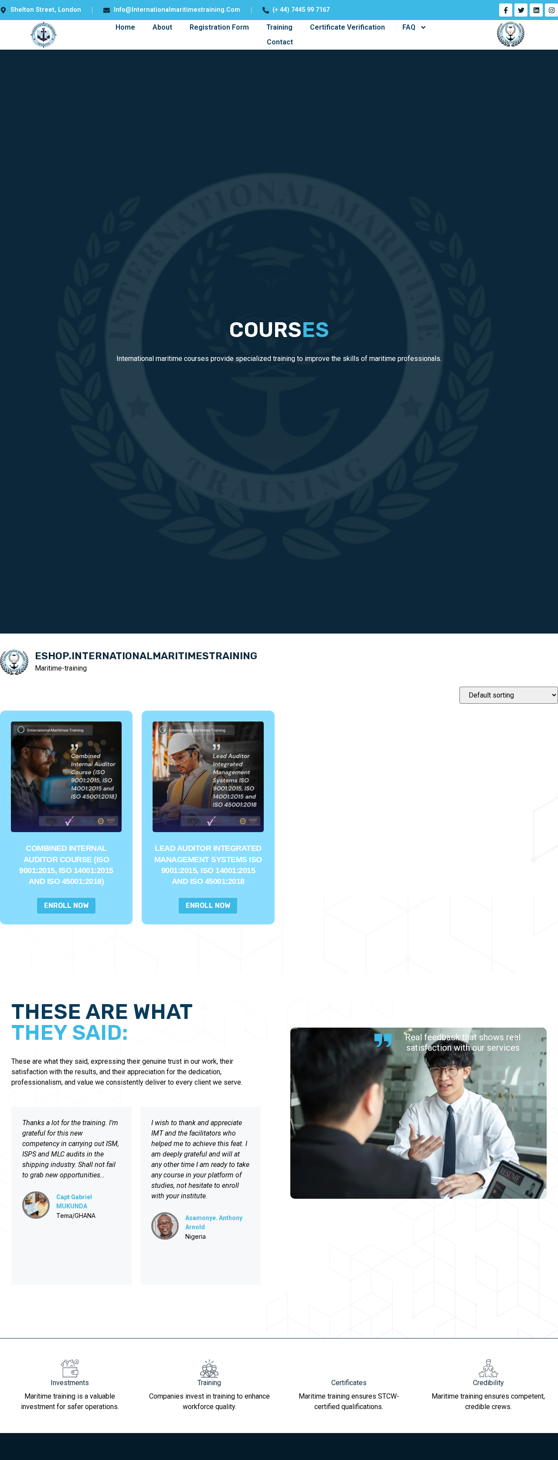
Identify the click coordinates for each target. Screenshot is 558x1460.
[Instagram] (551, 10)
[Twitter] (520, 10)
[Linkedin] (536, 10)
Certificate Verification (347, 27)
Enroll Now (66, 905)
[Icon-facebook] (505, 10)
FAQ (408, 27)
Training (279, 27)
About (162, 27)
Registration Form (219, 27)
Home (125, 27)
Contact (280, 42)
